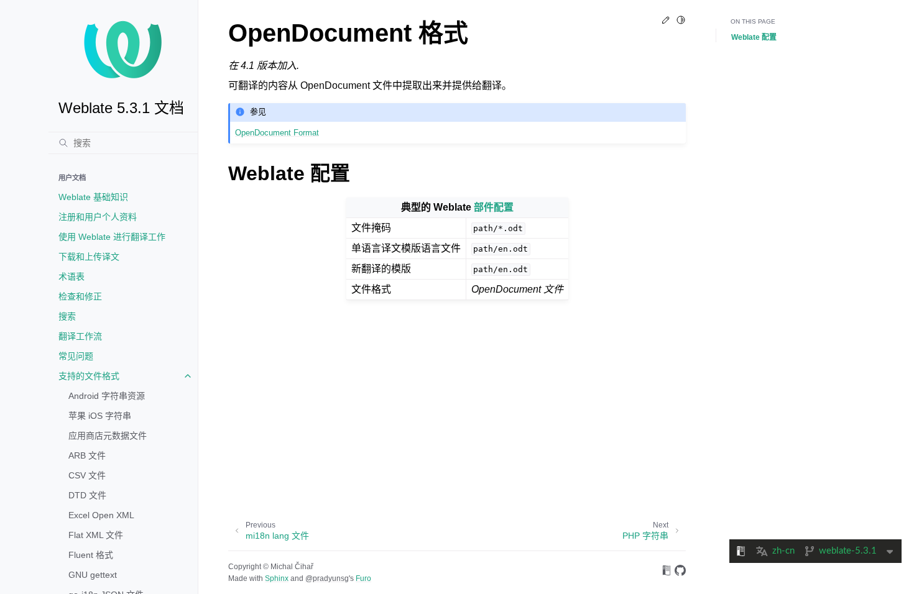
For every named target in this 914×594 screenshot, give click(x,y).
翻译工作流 (80, 336)
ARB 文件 (87, 455)
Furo (363, 578)
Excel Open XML (101, 515)
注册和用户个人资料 (97, 217)
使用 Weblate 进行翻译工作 (111, 237)
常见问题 (75, 356)
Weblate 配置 (754, 37)
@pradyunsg (327, 578)
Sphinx (277, 578)
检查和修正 (80, 296)
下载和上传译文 (88, 257)
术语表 (71, 276)
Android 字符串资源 (106, 396)
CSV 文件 (87, 475)
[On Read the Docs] (666, 572)
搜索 (67, 316)
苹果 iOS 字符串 (99, 416)
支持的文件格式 (88, 376)
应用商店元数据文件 (107, 436)
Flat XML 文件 (95, 535)
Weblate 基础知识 (93, 197)
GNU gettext (92, 575)
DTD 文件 (87, 495)
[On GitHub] (680, 572)
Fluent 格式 (90, 555)
